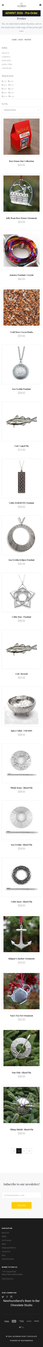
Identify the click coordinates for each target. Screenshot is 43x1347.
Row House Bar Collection (21, 161)
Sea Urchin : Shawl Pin (21, 844)
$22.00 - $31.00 (8, 85)
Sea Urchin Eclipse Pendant (22, 560)
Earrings (6, 57)
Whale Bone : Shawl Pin (21, 787)
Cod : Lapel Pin (21, 446)
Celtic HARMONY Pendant (21, 502)
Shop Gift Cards (8, 1259)
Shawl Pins (7, 64)
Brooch (5, 53)
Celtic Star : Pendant (21, 616)
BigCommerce (27, 1340)
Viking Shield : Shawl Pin (21, 1129)
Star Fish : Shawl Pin (21, 1072)
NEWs (4, 1236)
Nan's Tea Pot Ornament (21, 1015)
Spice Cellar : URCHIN (21, 730)
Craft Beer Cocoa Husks (21, 332)
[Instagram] (11, 1297)
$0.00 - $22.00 (7, 81)
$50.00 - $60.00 (8, 96)
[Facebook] (7, 1297)
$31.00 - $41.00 (8, 89)
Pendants (6, 60)
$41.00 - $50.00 (8, 92)
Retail (4, 1244)
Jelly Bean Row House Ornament (21, 218)
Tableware (7, 68)
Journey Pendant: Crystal (21, 275)
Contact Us (6, 1252)
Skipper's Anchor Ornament (21, 958)
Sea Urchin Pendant (21, 389)
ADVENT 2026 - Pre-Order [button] (21, 13)
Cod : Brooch (21, 673)
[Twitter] (3, 1297)
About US (5, 1233)
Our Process (6, 1240)
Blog (3, 1255)
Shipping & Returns (9, 1248)
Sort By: (5, 104)
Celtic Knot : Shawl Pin (21, 901)
